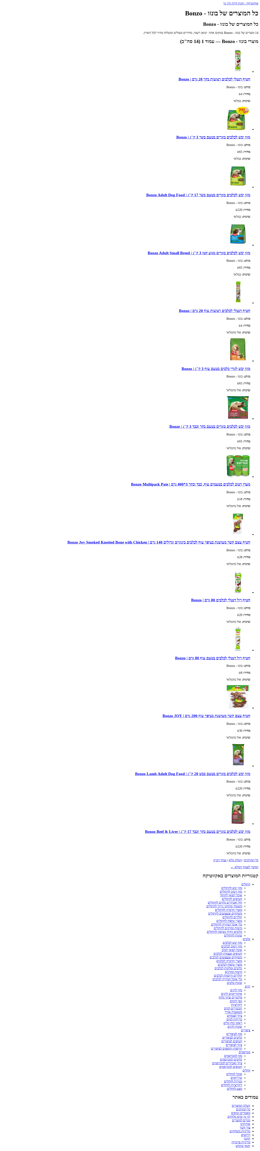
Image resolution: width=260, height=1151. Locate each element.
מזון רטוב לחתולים (231, 891)
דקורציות (236, 1004)
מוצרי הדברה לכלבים (229, 961)
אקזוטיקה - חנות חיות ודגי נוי (240, 3)
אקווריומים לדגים (231, 993)
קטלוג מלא (235, 860)
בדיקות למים (234, 1019)
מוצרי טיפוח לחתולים (229, 921)
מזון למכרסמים (233, 1056)
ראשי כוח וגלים (232, 1023)
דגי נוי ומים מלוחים (239, 1116)
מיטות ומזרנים (233, 972)
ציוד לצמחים (234, 1015)
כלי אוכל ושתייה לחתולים (226, 924)
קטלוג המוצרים (241, 1105)
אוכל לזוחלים (234, 1074)
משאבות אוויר (233, 1012)
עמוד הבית (219, 860)
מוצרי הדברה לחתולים (228, 910)
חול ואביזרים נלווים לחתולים (225, 902)
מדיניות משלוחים (240, 1131)
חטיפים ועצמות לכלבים (227, 953)
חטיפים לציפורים (231, 1041)
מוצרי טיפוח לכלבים (230, 964)
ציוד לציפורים (234, 1045)
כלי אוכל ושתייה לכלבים (227, 979)
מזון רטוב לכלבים (231, 946)
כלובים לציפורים (232, 1037)
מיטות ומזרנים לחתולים (228, 928)
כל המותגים (251, 860)
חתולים (245, 884)
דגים (247, 986)
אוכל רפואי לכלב (232, 950)
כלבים (246, 939)
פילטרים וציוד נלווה (230, 997)
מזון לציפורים (234, 1034)
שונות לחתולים (233, 935)
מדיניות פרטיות (241, 1142)
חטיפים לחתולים (232, 899)
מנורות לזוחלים (233, 1081)
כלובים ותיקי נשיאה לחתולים (224, 931)
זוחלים (246, 1070)
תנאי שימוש (243, 1146)
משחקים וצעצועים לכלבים (226, 957)
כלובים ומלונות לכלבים (228, 968)
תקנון (247, 1138)
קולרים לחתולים (232, 917)
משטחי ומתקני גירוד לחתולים (224, 906)
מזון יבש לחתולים (231, 888)
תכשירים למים (233, 1008)
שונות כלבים (234, 983)
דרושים (245, 1135)
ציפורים (245, 1030)
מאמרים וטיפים (240, 1113)
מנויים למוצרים (241, 1120)
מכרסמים (244, 1052)
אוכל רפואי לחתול (231, 895)
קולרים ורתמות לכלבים (228, 975)
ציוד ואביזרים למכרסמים (227, 1063)
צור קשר (245, 1127)
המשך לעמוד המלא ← (244, 867)
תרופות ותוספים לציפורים (226, 1048)
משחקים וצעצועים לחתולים (225, 913)
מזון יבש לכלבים (232, 942)
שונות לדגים (235, 1026)
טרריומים (236, 1077)
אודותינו (245, 1124)
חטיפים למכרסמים (230, 1066)
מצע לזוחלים (234, 1088)
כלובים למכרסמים (231, 1059)
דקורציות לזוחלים (231, 1085)
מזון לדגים (236, 990)
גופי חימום (236, 1001)
